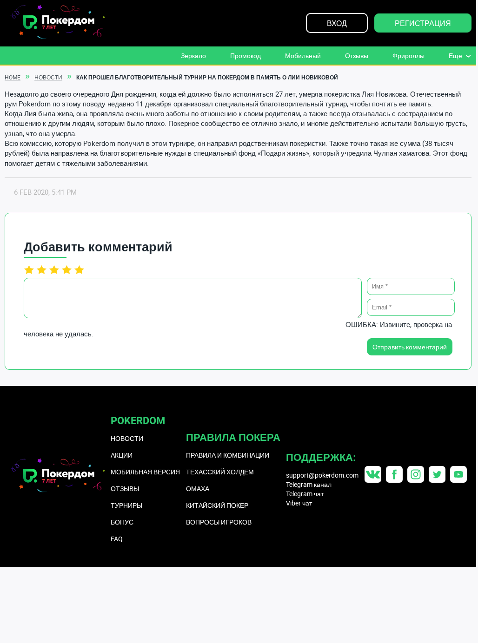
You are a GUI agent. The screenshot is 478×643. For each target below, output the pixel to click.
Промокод (245, 55)
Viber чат (299, 503)
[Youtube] (458, 474)
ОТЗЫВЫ (125, 488)
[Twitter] (437, 474)
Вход (337, 23)
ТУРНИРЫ (126, 505)
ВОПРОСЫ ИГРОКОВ (219, 522)
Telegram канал (309, 484)
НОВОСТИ (127, 438)
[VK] (373, 474)
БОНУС (122, 522)
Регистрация (423, 23)
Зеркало (193, 55)
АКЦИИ (122, 455)
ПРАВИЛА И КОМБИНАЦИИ (227, 455)
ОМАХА (197, 488)
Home (12, 77)
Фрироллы (408, 55)
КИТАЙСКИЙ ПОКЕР (217, 505)
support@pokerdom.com (322, 475)
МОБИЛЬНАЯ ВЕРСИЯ (145, 471)
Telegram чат (305, 493)
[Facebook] (394, 474)
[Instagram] (415, 474)
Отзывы (356, 55)
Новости (48, 77)
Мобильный (303, 55)
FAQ (117, 538)
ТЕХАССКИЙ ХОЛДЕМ (220, 471)
